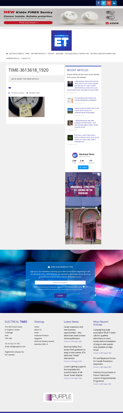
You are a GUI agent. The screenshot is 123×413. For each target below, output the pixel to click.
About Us (38, 330)
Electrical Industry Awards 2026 (103, 54)
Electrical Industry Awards (44, 341)
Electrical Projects (16, 54)
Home (36, 327)
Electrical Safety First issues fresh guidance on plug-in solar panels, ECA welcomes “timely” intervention (87, 138)
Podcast (51, 54)
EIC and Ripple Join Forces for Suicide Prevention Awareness (85, 99)
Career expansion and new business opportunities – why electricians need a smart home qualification (86, 124)
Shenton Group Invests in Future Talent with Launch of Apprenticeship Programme (87, 110)
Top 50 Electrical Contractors (77, 54)
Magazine (59, 54)
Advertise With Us (12, 58)
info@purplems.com (17, 346)
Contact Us (25, 58)
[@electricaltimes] (75, 155)
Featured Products (38, 54)
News (27, 54)
